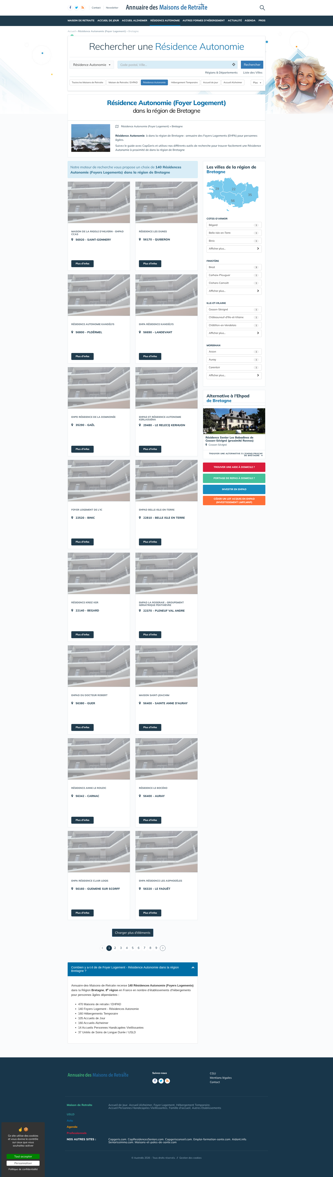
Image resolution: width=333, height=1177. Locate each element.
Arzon (233, 351)
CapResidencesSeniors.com (146, 1139)
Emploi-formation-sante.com (211, 1139)
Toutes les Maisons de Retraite (87, 82)
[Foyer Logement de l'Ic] (99, 480)
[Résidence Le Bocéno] (166, 758)
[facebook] (70, 7)
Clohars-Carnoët (233, 282)
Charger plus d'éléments (132, 933)
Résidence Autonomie (165, 20)
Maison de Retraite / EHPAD (123, 82)
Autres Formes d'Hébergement (204, 20)
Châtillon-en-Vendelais (233, 325)
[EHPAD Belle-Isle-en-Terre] (166, 480)
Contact (96, 7)
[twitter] (76, 7)
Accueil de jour (210, 82)
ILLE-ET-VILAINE (216, 303)
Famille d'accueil (179, 1108)
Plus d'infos (82, 263)
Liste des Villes (252, 72)
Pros (262, 20)
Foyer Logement (164, 1105)
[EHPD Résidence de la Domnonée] (99, 387)
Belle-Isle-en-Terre (233, 232)
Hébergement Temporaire (184, 82)
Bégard (233, 225)
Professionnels (77, 1133)
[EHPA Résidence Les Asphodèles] (166, 851)
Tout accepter (23, 1156)
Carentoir (233, 367)
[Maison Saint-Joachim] (166, 666)
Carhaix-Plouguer (233, 275)
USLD (70, 1114)
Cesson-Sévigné (233, 309)
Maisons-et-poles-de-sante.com (156, 1142)
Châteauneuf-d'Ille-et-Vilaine (233, 317)
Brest (233, 267)
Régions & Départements (221, 72)
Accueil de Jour (108, 20)
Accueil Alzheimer (134, 20)
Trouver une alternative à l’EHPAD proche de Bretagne (236, 454)
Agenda (250, 20)
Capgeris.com (117, 1139)
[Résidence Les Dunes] (166, 202)
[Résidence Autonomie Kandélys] (99, 295)
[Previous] (102, 948)
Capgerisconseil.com (178, 1139)
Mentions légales (221, 1077)
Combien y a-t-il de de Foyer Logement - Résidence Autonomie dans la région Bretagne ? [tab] (125, 969)
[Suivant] (162, 948)
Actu (70, 1120)
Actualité (235, 20)
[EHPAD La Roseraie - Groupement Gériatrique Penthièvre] (166, 573)
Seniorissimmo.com (120, 1142)
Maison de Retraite (81, 20)
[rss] (82, 7)
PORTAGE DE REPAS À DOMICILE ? (234, 478)
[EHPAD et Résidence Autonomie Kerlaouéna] (166, 387)
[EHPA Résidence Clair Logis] (99, 851)
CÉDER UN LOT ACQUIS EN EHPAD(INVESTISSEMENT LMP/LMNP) (234, 500)
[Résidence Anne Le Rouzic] (99, 758)
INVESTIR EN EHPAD (234, 489)
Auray (233, 359)
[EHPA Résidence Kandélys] (166, 295)
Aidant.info (239, 1139)
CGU (213, 1073)
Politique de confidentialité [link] (23, 1169)
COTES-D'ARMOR (217, 218)
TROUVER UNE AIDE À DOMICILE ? (234, 467)
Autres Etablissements (206, 1108)
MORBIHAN (213, 345)
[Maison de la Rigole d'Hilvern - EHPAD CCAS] (99, 202)
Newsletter (112, 7)
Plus (256, 82)
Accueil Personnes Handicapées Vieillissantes (137, 1108)
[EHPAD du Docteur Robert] (99, 666)
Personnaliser (23, 1163)
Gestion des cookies (190, 1157)
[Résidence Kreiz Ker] (99, 573)
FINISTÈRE (213, 260)
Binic (233, 240)
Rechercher (252, 65)
